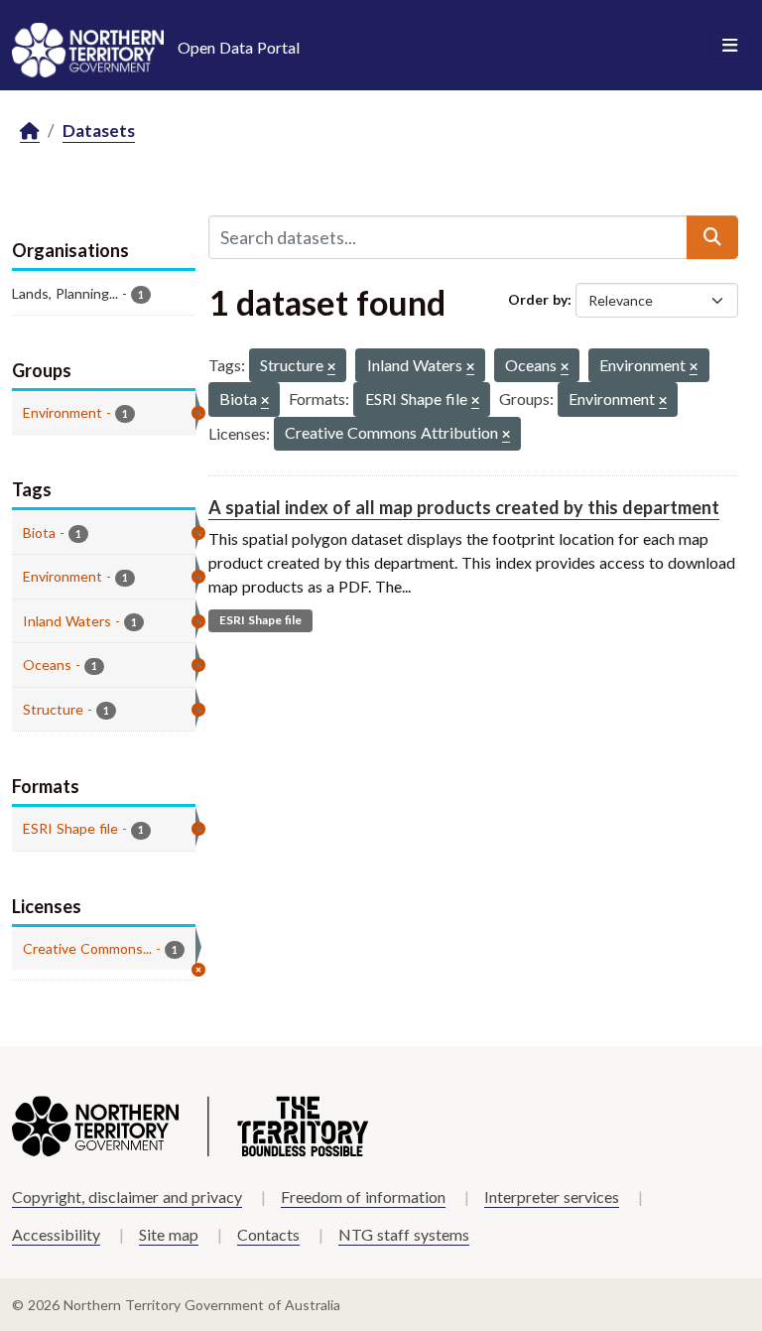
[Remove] (331, 367)
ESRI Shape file (260, 619)
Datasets (99, 130)
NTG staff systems (403, 1234)
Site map (168, 1234)
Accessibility (56, 1234)
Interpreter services (551, 1196)
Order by (538, 299)
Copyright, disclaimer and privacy (127, 1196)
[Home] (30, 131)
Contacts (268, 1234)
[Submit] (712, 237)
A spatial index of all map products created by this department (463, 507)
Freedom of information (363, 1196)
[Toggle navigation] (729, 46)
